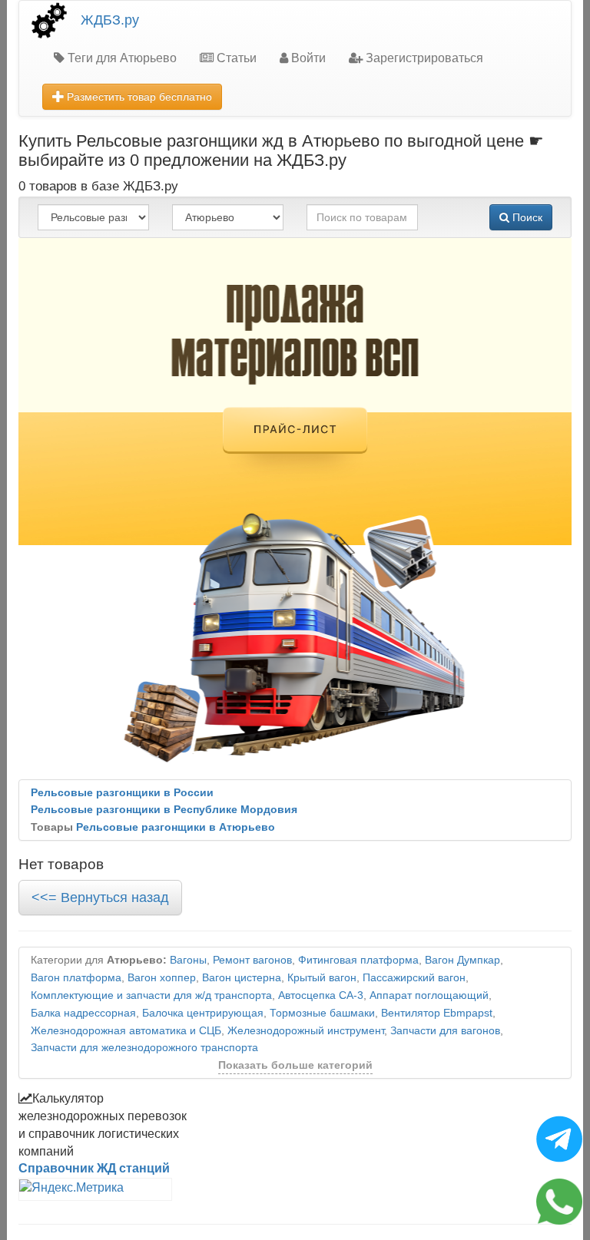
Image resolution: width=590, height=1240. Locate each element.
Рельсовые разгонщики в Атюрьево (175, 827)
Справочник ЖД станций (94, 1168)
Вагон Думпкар (462, 960)
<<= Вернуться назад (100, 897)
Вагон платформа (76, 978)
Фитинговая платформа (358, 960)
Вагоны (188, 960)
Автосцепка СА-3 (320, 995)
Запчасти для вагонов (445, 1031)
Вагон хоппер (162, 978)
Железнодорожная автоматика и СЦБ (126, 1031)
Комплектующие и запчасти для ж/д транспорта (151, 995)
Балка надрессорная (83, 1013)
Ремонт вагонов (252, 960)
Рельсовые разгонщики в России (122, 793)
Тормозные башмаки (322, 1013)
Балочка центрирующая (203, 1013)
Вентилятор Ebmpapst (436, 1013)
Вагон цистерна (241, 978)
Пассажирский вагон (414, 978)
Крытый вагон (321, 978)
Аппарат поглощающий (429, 995)
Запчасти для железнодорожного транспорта (144, 1047)
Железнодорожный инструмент (305, 1031)
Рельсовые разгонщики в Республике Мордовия (164, 809)
